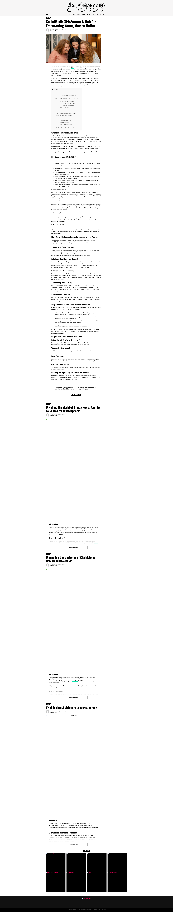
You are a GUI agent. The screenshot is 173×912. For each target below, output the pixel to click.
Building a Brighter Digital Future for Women (66, 128)
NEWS (93, 14)
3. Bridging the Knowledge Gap (68, 105)
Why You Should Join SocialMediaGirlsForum (66, 113)
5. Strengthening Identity (66, 110)
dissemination (86, 827)
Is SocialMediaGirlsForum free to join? (69, 118)
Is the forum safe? (65, 122)
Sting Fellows (54, 415)
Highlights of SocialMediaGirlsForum (69, 95)
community (70, 78)
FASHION (83, 14)
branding (75, 681)
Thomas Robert (54, 30)
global (72, 68)
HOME (70, 14)
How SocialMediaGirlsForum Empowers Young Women (68, 98)
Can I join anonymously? (67, 124)
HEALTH (88, 14)
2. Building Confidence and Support (68, 103)
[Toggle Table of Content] (78, 90)
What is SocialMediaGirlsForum (63, 93)
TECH (97, 14)
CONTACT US (101, 14)
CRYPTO (78, 14)
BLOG (74, 14)
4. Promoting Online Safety (67, 107)
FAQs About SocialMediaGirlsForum (64, 115)
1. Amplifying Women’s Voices (68, 101)
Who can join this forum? (67, 120)
